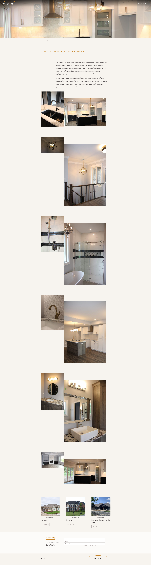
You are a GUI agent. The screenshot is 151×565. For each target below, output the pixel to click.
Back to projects (46, 40)
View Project (44, 524)
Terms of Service (100, 545)
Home (138, 3)
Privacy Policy (94, 545)
